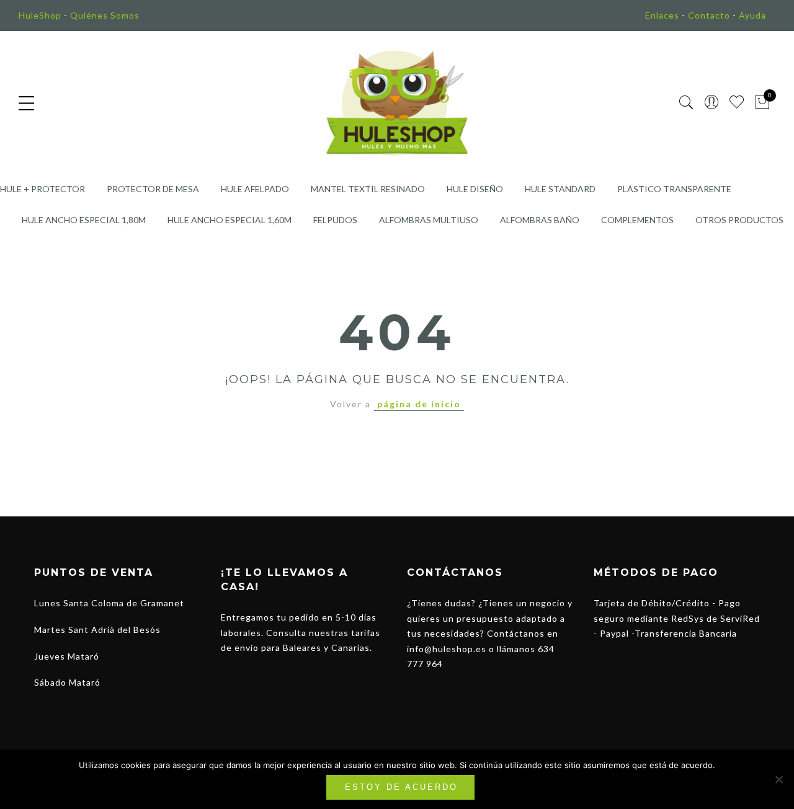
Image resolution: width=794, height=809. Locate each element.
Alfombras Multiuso (428, 219)
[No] (778, 779)
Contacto (709, 15)
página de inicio (419, 404)
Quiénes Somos (105, 15)
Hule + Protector (42, 188)
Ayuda (752, 15)
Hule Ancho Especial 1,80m (84, 219)
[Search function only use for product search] (686, 102)
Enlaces (662, 15)
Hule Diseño (475, 188)
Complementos (637, 219)
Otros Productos (739, 219)
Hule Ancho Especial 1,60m (229, 219)
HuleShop (40, 15)
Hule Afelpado (255, 188)
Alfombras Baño (539, 219)
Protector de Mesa (153, 188)
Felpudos (335, 219)
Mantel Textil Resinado (368, 188)
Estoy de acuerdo (401, 787)
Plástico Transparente (674, 188)
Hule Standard (560, 188)
